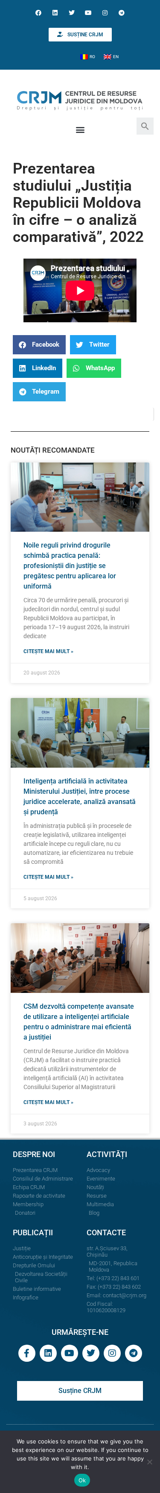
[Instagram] (105, 12)
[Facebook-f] (26, 1353)
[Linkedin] (55, 12)
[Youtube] (88, 12)
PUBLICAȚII (33, 1232)
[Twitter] (71, 12)
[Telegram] (121, 12)
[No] (149, 1462)
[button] (145, 125)
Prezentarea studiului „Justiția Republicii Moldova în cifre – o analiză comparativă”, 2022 (78, 203)
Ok (82, 1480)
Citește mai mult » (48, 651)
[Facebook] (38, 12)
